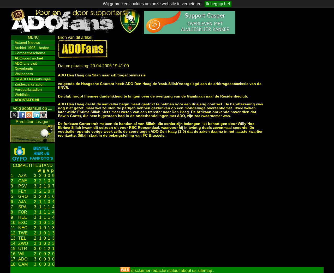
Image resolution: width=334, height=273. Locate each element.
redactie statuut (165, 270)
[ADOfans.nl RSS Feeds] (125, 270)
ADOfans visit (26, 63)
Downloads (24, 68)
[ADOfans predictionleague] (32, 141)
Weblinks (22, 95)
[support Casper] (189, 33)
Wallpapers (24, 74)
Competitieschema (30, 53)
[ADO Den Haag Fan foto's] (32, 161)
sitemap (205, 270)
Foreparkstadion (28, 89)
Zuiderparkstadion (30, 84)
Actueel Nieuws (27, 42)
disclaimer (140, 270)
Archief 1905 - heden (32, 48)
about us (188, 270)
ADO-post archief (29, 58)
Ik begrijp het (218, 4)
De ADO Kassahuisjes (33, 79)
